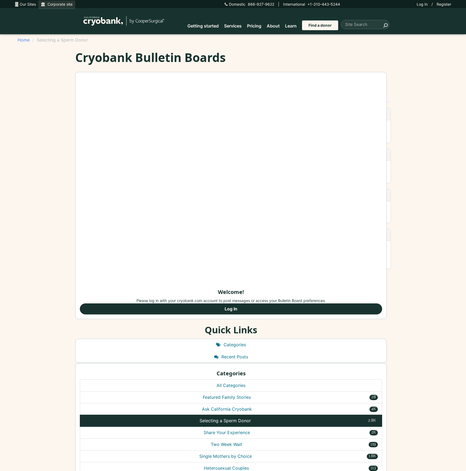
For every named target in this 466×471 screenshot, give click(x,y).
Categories (234, 344)
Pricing (254, 26)
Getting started (203, 26)
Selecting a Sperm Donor (288, 420)
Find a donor (320, 25)
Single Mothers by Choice (287, 456)
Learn (291, 26)
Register (444, 4)
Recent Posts (234, 356)
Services (233, 26)
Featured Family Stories (289, 397)
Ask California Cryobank (289, 409)
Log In (422, 4)
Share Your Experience (290, 432)
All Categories (231, 385)
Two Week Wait (293, 444)
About (273, 26)
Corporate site (59, 4)
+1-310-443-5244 (311, 4)
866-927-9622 (251, 4)
